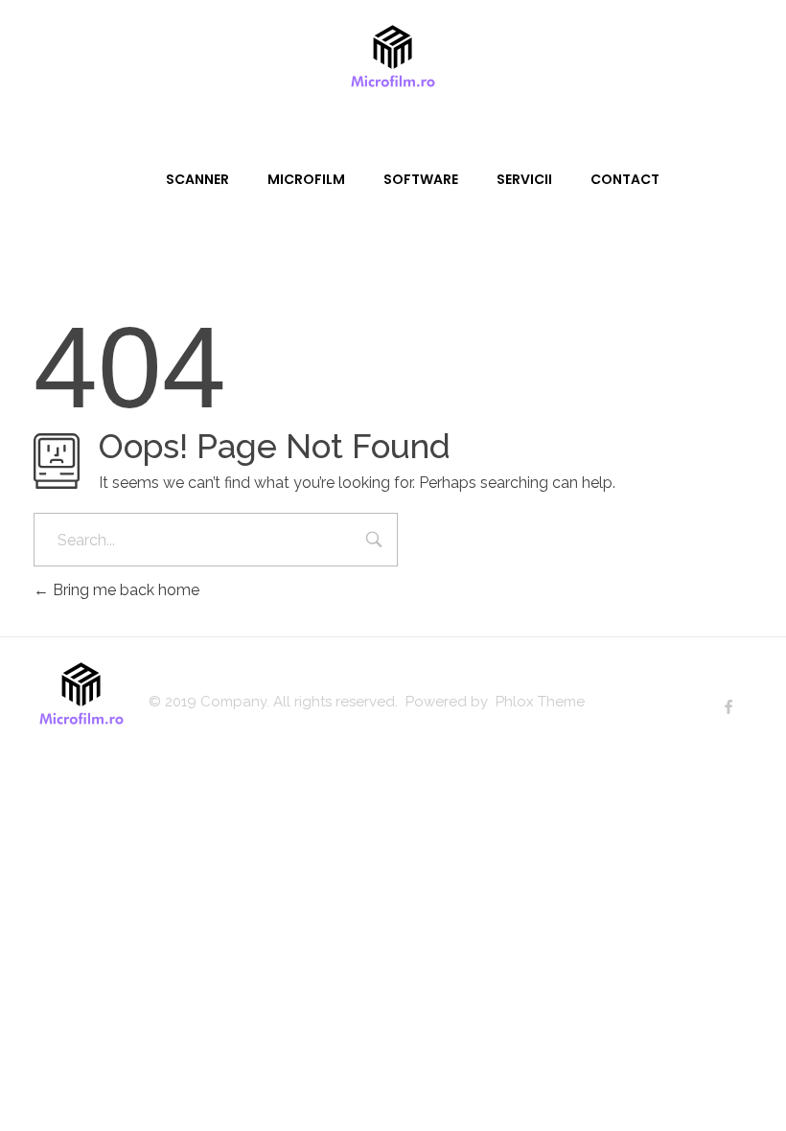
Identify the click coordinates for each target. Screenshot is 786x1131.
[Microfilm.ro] (393, 62)
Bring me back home (124, 590)
